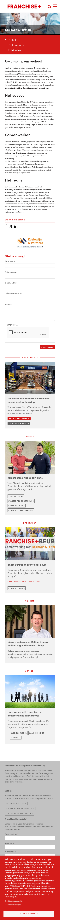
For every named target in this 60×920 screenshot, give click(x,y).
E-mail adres (10, 282)
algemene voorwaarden (39, 778)
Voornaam (10, 261)
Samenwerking (15, 496)
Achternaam (10, 272)
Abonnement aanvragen (18, 813)
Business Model (19, 733)
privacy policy (16, 781)
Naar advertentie (18, 418)
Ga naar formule (18, 423)
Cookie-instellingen (13, 904)
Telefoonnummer (13, 293)
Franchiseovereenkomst (20, 510)
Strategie (16, 737)
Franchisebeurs (16, 505)
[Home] (24, 6)
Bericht (8, 304)
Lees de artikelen (15, 803)
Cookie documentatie (13, 901)
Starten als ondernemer (21, 501)
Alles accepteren (29, 913)
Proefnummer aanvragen (19, 808)
